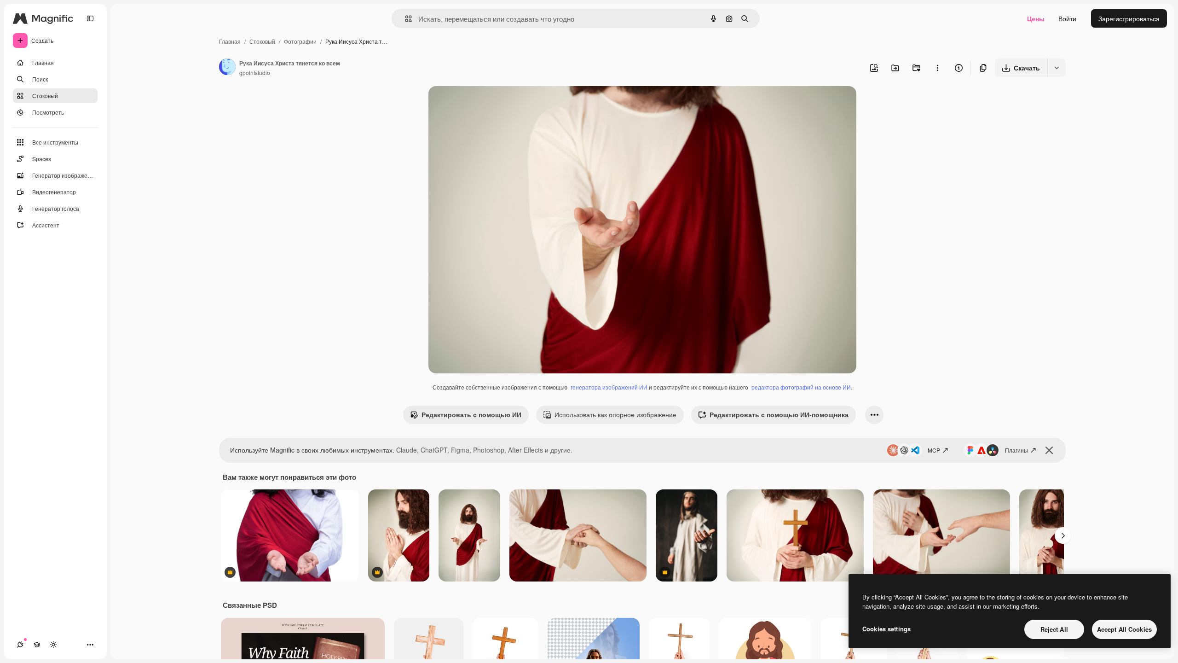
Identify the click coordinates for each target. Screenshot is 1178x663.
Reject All (1054, 629)
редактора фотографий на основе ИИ (801, 387)
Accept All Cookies (1124, 629)
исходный (490, 104)
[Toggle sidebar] (90, 18)
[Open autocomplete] (404, 18)
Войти (1067, 18)
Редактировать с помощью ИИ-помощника (779, 414)
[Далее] (1063, 535)
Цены (1036, 18)
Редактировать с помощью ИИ (471, 414)
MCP (934, 450)
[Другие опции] (937, 67)
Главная (230, 41)
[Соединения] (20, 644)
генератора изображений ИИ (609, 387)
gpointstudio (254, 72)
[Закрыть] (1049, 450)
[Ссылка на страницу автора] (227, 67)
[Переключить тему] (53, 644)
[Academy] (36, 644)
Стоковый (262, 41)
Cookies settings (886, 628)
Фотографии (300, 41)
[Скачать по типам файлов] (1056, 67)
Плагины (1016, 450)
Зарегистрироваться (1129, 18)
